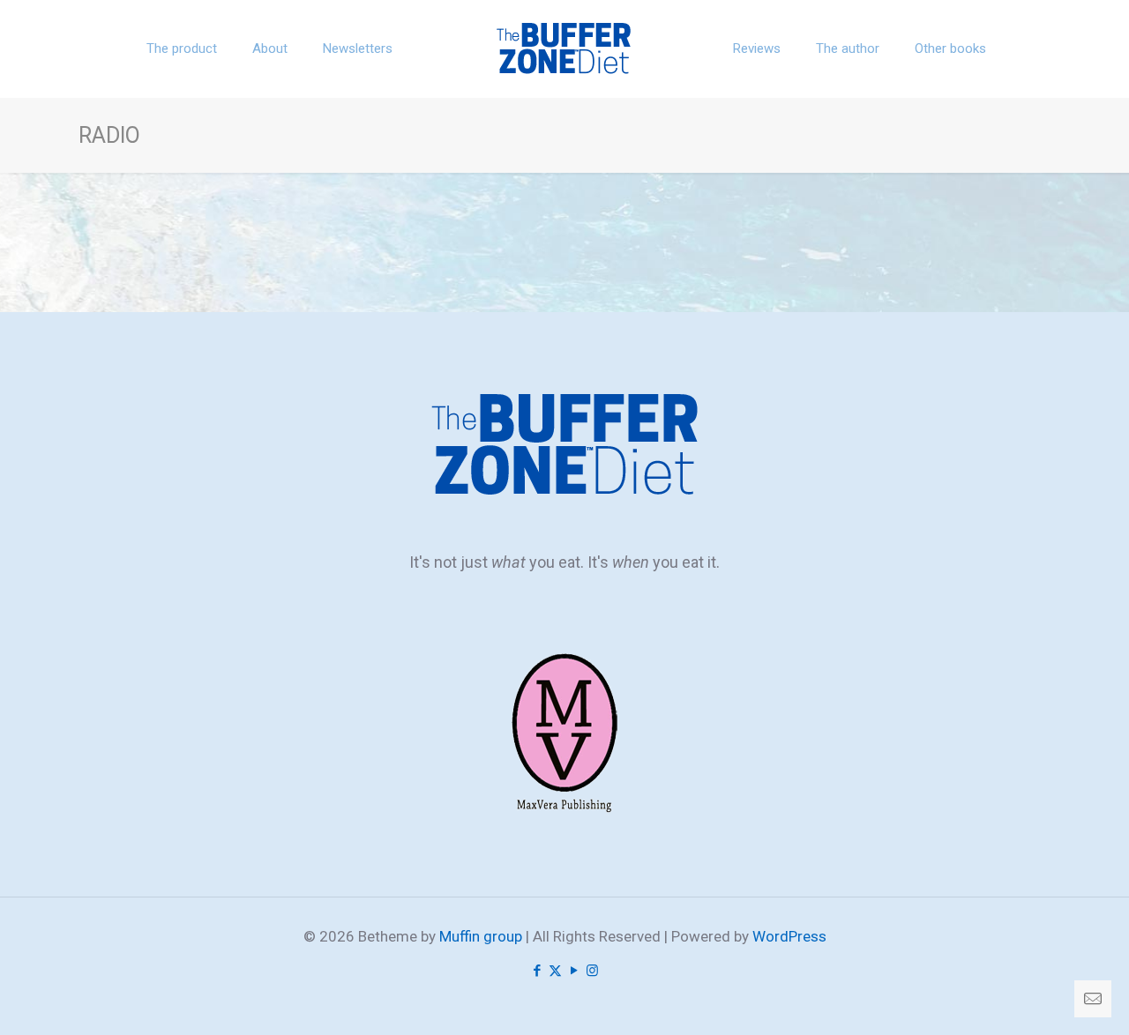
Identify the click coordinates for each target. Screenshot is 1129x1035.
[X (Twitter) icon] (555, 971)
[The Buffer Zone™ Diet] (565, 48)
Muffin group (480, 936)
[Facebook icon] (536, 971)
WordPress (789, 936)
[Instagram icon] (592, 971)
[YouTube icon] (573, 971)
